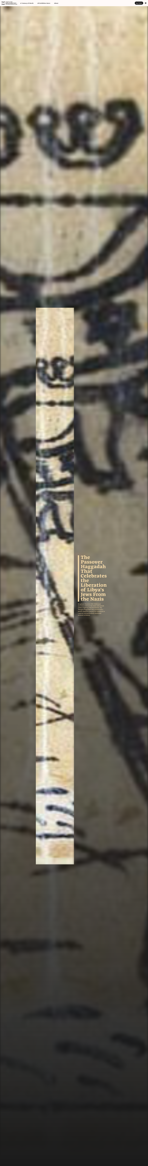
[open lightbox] (55, 586)
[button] (145, 3)
